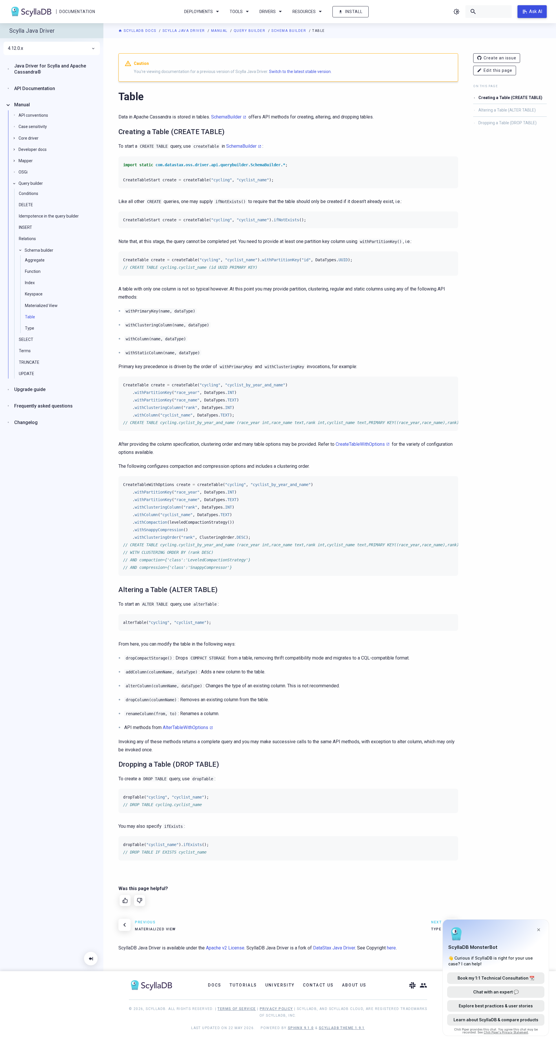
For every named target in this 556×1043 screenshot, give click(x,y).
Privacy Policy (276, 1009)
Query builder (250, 31)
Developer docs (33, 149)
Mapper (26, 160)
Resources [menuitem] (304, 12)
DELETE (26, 204)
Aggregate (35, 260)
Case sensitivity (33, 126)
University (280, 985)
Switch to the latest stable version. (300, 71)
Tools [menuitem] (236, 12)
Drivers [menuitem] (267, 12)
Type (29, 328)
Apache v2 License (225, 948)
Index (30, 282)
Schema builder (289, 31)
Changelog (26, 422)
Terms (25, 350)
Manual (220, 31)
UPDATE (26, 373)
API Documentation (34, 88)
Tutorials (243, 985)
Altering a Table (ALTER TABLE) (507, 110)
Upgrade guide (29, 389)
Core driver (29, 138)
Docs (215, 985)
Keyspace (34, 294)
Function (33, 271)
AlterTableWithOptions (185, 727)
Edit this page (498, 70)
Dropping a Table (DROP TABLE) (507, 122)
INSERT (25, 227)
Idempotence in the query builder (49, 216)
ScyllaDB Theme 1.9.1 (342, 1028)
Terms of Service (236, 1009)
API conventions (33, 115)
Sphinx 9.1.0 (301, 1028)
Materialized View (41, 305)
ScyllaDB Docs (140, 31)
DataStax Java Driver (334, 948)
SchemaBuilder (226, 117)
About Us (354, 985)
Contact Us (318, 985)
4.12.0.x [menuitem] (15, 48)
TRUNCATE (29, 362)
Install (354, 11)
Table (30, 317)
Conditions (28, 193)
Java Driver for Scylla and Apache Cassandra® (50, 69)
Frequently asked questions (43, 406)
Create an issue (500, 58)
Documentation (77, 11)
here (391, 948)
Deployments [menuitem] (198, 12)
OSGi (23, 172)
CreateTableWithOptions (360, 444)
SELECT (26, 339)
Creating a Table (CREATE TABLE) (510, 97)
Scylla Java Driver (184, 31)
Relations (27, 238)
